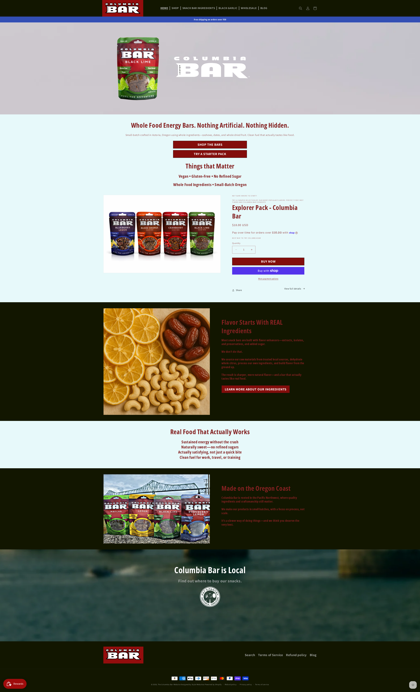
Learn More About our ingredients (255, 389)
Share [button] (239, 290)
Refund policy (296, 655)
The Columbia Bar (165, 684)
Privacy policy (246, 684)
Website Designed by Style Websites (188, 684)
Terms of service (262, 684)
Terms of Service (270, 655)
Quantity (236, 243)
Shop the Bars (210, 144)
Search (250, 655)
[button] (300, 8)
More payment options (268, 278)
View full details (292, 288)
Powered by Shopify (213, 684)
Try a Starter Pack (210, 154)
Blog (313, 655)
